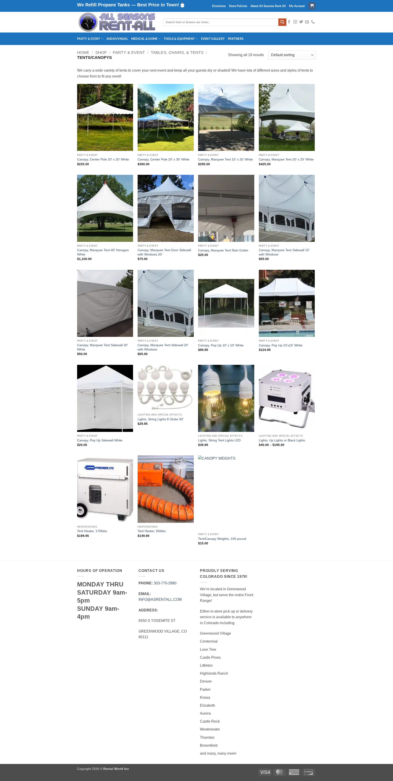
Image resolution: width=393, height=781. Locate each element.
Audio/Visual (117, 38)
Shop (101, 52)
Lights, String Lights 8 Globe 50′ (161, 419)
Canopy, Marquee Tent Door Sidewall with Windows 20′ (164, 252)
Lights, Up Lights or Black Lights (282, 440)
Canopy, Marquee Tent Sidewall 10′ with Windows (284, 252)
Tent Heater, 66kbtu (152, 531)
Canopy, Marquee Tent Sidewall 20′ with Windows (163, 347)
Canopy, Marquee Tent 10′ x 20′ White (225, 159)
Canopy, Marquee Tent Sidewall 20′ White (102, 347)
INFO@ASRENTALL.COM (160, 599)
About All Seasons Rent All (268, 6)
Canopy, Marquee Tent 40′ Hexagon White (103, 252)
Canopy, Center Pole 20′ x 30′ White (163, 159)
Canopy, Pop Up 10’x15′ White (280, 345)
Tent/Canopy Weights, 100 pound (222, 539)
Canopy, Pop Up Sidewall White (99, 440)
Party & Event (88, 38)
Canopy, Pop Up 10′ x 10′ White (221, 345)
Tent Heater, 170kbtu (92, 531)
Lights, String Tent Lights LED (219, 440)
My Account (297, 6)
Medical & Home (144, 38)
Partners (235, 38)
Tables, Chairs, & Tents (177, 52)
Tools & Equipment (179, 38)
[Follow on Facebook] (289, 22)
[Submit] (282, 22)
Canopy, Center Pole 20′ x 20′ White (103, 159)
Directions (219, 6)
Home (83, 52)
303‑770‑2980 (165, 583)
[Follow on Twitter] (301, 22)
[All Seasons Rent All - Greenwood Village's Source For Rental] (116, 22)
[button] (311, 6)
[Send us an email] (307, 22)
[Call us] (313, 22)
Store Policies (238, 6)
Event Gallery (213, 38)
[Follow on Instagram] (295, 22)
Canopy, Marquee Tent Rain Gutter (223, 250)
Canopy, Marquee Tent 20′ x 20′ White (286, 159)
